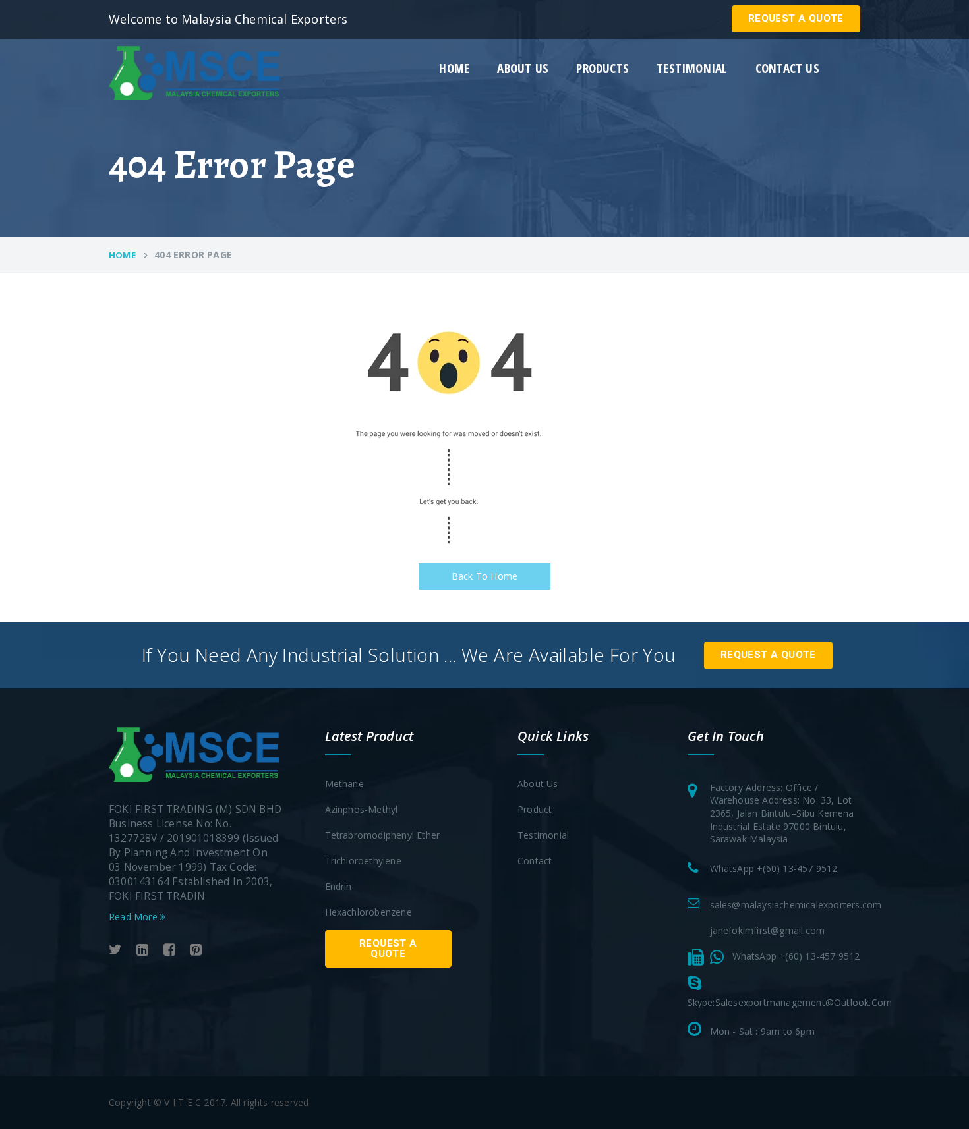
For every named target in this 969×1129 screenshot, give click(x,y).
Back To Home (484, 576)
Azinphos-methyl (361, 809)
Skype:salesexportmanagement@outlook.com (790, 1002)
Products (602, 69)
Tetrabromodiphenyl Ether (382, 835)
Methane (344, 783)
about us (522, 69)
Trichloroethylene (363, 860)
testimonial (692, 69)
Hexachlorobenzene (368, 912)
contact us (787, 69)
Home (454, 69)
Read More (134, 916)
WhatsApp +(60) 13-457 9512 (774, 868)
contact (534, 860)
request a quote (796, 18)
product (534, 809)
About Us (537, 783)
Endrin (338, 886)
